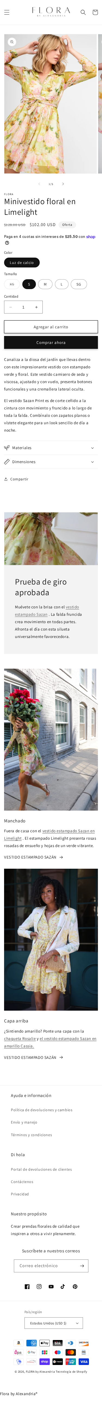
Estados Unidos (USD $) (48, 1323)
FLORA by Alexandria (40, 1371)
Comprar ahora (51, 342)
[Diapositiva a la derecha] (63, 184)
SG (78, 284)
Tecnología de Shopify (71, 1371)
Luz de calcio (22, 262)
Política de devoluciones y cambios (41, 1109)
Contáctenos (22, 1181)
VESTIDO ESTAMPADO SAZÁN (30, 857)
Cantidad (11, 296)
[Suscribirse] (82, 1265)
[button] (7, 12)
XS (15, 285)
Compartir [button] (19, 479)
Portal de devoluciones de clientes (41, 1169)
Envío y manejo (24, 1122)
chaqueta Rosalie (20, 1038)
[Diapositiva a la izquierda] (39, 184)
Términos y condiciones (31, 1134)
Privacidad (20, 1194)
